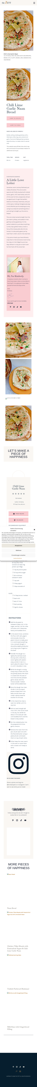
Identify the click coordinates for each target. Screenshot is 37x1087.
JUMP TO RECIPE (15, 118)
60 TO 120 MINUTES (25, 55)
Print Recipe (19, 514)
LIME (21, 58)
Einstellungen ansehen (18, 555)
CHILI (9, 58)
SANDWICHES (27, 58)
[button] (34, 530)
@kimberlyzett (11, 785)
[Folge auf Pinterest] (10, 307)
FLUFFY (13, 58)
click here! (10, 303)
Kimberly (8, 55)
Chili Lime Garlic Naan (11, 54)
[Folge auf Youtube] (20, 307)
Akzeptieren (18, 545)
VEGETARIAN (7, 60)
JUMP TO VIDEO (15, 125)
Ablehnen (18, 550)
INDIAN (18, 58)
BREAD (5, 58)
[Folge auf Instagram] (14, 307)
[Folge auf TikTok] (17, 307)
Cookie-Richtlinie (18, 558)
